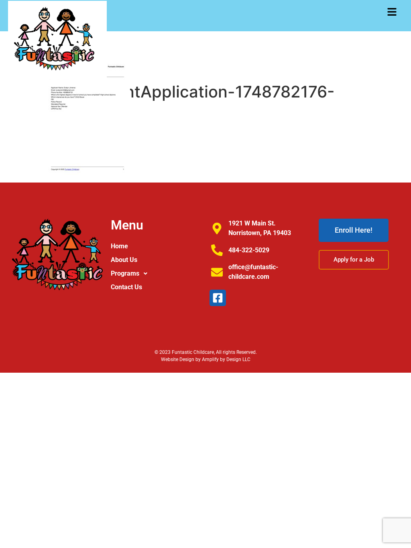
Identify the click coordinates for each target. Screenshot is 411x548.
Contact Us (126, 287)
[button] (392, 12)
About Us (124, 260)
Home (119, 246)
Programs (125, 273)
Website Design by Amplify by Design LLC (205, 359)
